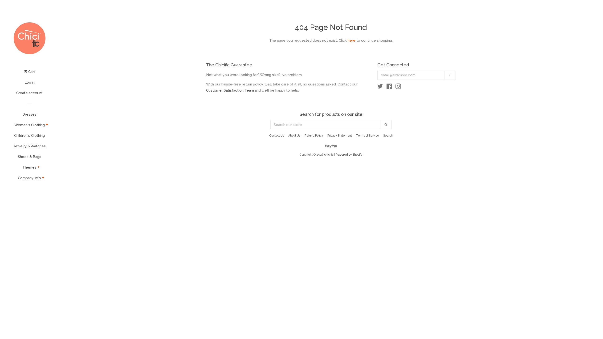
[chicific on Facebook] (389, 87)
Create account (29, 93)
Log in (29, 82)
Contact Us (276, 135)
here (351, 40)
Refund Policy (314, 135)
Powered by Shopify (349, 154)
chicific (329, 154)
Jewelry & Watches (29, 146)
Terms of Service (367, 135)
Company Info (29, 178)
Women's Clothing (29, 125)
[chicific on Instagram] (398, 87)
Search (388, 135)
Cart (31, 72)
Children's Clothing (29, 135)
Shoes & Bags (29, 157)
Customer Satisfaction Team (230, 90)
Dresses (29, 114)
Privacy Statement (339, 135)
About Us (294, 135)
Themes (29, 167)
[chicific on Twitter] (380, 87)
